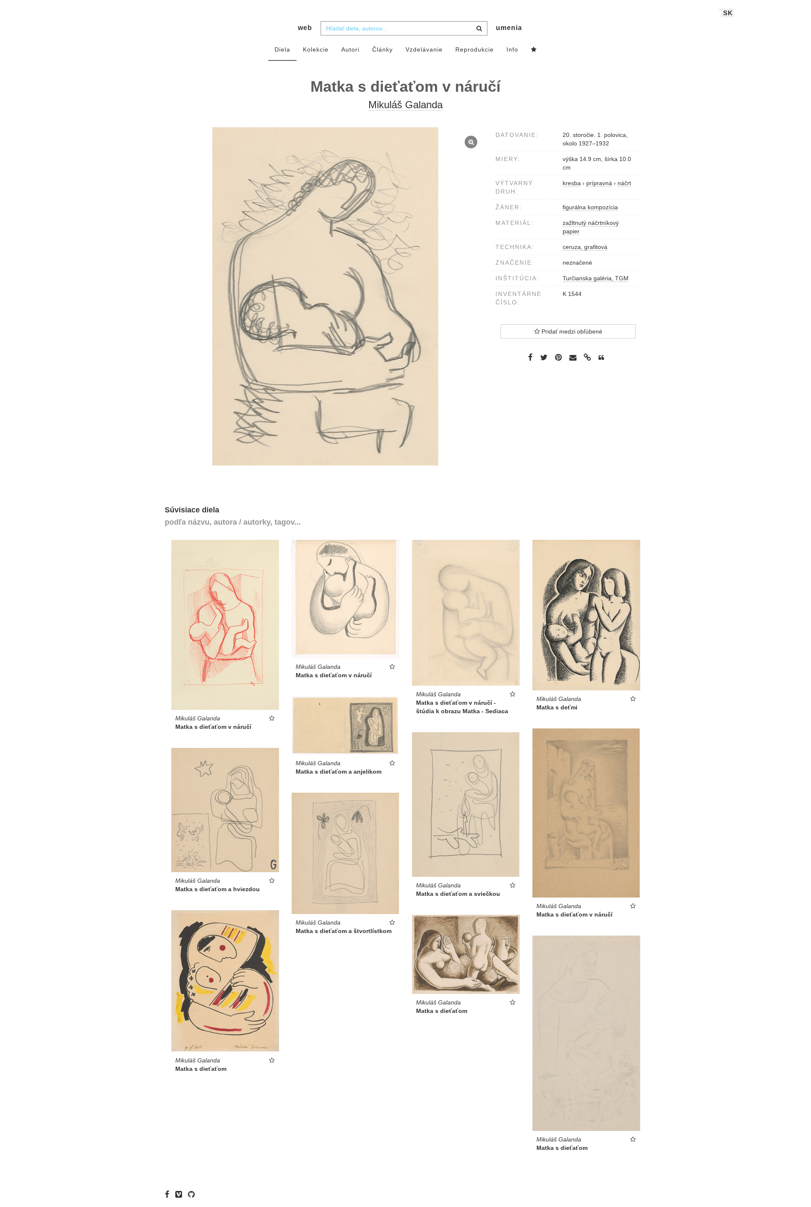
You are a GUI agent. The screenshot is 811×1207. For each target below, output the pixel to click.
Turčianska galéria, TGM (596, 278)
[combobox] (404, 28)
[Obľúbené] (534, 50)
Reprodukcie (474, 49)
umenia (509, 27)
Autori (350, 49)
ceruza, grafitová (585, 247)
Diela (282, 49)
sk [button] (728, 12)
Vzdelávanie (424, 49)
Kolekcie (316, 49)
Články (382, 49)
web (305, 27)
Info (512, 49)
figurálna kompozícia (590, 207)
